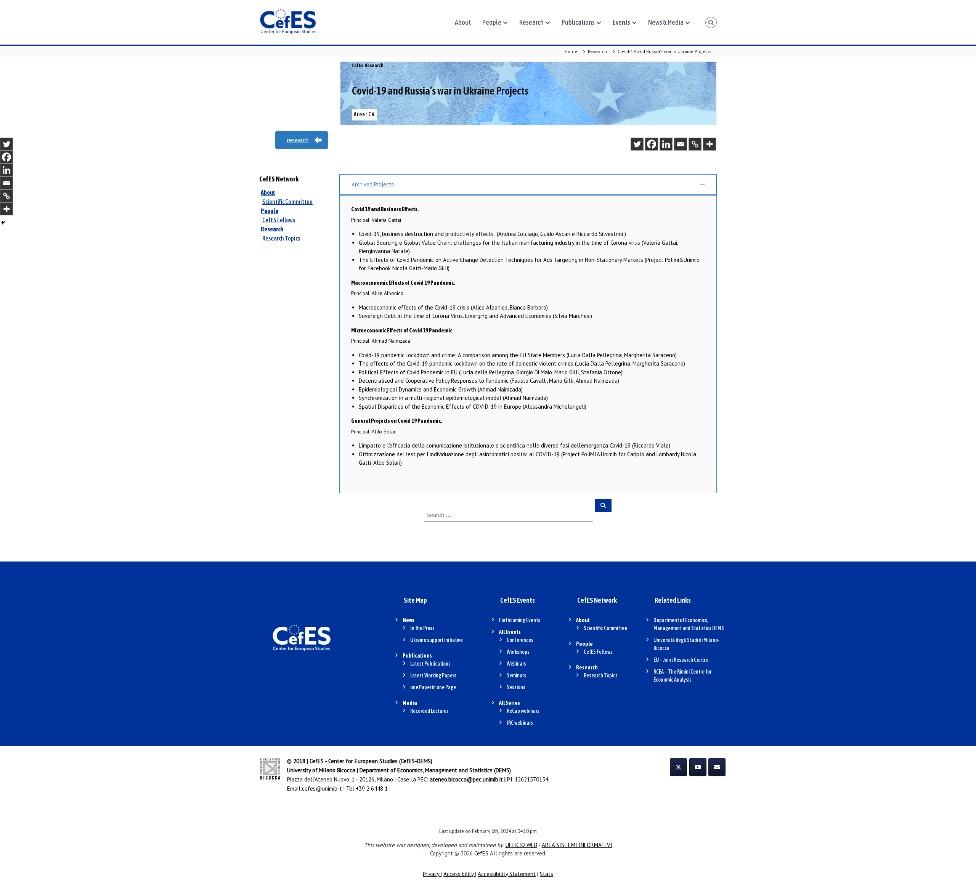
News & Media (666, 22)
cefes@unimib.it (322, 788)
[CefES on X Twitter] (678, 767)
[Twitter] (637, 144)
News (408, 620)
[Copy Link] (695, 144)
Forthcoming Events (519, 620)
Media (410, 703)
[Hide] (3, 223)
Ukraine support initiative (436, 640)
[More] (709, 144)
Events (621, 22)
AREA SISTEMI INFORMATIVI (577, 845)
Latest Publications (430, 664)
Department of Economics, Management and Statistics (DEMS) (435, 770)
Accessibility (459, 874)
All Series (509, 703)
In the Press (422, 628)
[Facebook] (651, 144)
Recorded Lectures (429, 711)
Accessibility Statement (507, 874)
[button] (528, 185)
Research (531, 22)
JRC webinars (520, 723)
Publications (578, 22)
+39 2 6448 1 (372, 788)
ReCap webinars (523, 711)
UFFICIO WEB (521, 845)
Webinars (516, 664)
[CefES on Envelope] (717, 767)
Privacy (432, 874)
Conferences (520, 640)
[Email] (680, 144)
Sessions (516, 687)
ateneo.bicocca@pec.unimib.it (466, 779)
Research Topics (281, 238)
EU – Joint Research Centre (680, 660)
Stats (546, 874)
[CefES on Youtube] (697, 767)
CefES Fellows (278, 220)
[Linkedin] (666, 144)
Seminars (516, 675)
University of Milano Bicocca (321, 770)
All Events (510, 632)
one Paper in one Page (433, 687)
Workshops (518, 652)
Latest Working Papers (433, 675)
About (463, 22)
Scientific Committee (287, 201)
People (491, 22)
